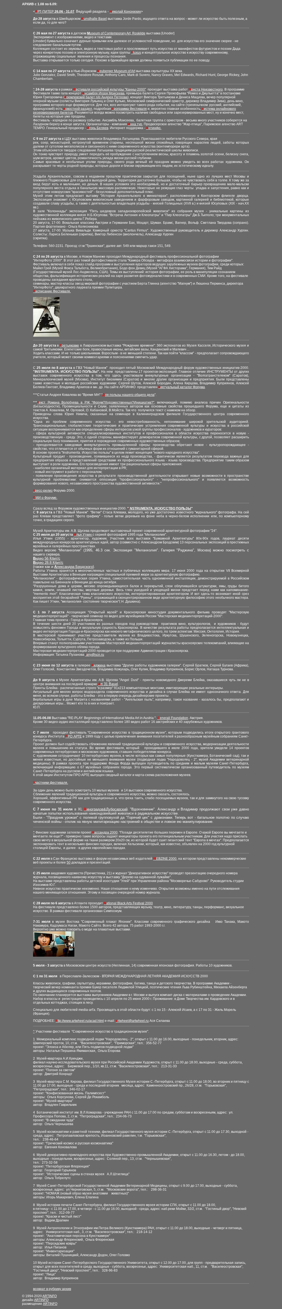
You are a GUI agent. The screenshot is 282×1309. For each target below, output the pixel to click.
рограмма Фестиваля (129, 109)
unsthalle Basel (94, 19)
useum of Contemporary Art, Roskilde (116, 33)
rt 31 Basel (108, 684)
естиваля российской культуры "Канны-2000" (109, 89)
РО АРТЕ (73, 736)
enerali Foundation (172, 718)
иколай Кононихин (125, 11)
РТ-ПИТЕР (54, 11)
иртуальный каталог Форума (181, 387)
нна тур (135, 124)
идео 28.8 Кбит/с (48, 562)
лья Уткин (83, 535)
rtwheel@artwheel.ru (132, 1021)
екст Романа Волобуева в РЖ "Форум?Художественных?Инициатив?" (95, 402)
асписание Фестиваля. (52, 291)
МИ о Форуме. (45, 498)
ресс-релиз (43, 490)
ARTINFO (49, 1296)
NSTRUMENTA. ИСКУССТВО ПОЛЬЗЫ (160, 508)
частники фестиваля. (50, 783)
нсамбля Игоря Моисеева (103, 93)
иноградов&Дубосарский (106, 809)
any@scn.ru (94, 655)
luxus (136, 53)
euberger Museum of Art (116, 71)
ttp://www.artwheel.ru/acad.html (80, 1021)
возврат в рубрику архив (52, 1289)
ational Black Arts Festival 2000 (128, 903)
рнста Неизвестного (206, 89)
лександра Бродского (73, 567)
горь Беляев (97, 128)
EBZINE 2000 (165, 859)
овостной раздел (77, 109)
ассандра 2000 (105, 832)
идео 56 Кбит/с (46, 558)
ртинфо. (153, 128)
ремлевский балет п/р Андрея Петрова (96, 97)
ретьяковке (69, 345)
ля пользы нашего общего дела (128, 395)
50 (68, 862)
